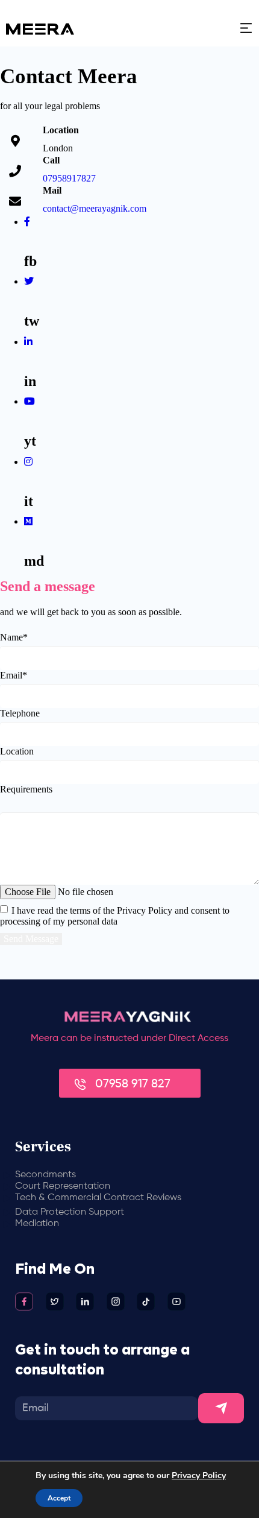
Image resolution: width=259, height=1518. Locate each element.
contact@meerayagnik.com (94, 208)
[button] (207, 29)
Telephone (20, 713)
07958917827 (69, 178)
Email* (13, 675)
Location (17, 751)
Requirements (26, 789)
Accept (59, 1498)
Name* (14, 637)
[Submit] (221, 1408)
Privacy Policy (199, 1475)
